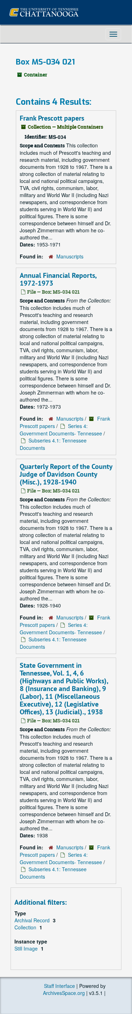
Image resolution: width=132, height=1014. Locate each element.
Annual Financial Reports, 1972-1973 (58, 279)
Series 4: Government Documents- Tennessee (61, 429)
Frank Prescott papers (52, 118)
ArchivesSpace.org (64, 992)
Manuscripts (69, 256)
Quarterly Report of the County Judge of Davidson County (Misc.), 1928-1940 (66, 474)
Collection (26, 927)
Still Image (26, 948)
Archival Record (32, 920)
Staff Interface (59, 985)
